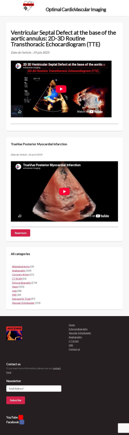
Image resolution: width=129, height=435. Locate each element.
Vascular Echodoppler (23, 303)
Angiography (18, 270)
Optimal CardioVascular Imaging (75, 9)
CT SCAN (17, 278)
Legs (14, 290)
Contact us (74, 349)
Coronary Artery (21, 274)
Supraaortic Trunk (21, 299)
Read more (20, 232)
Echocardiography (21, 282)
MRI (14, 295)
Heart (15, 286)
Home (72, 325)
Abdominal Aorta (20, 266)
